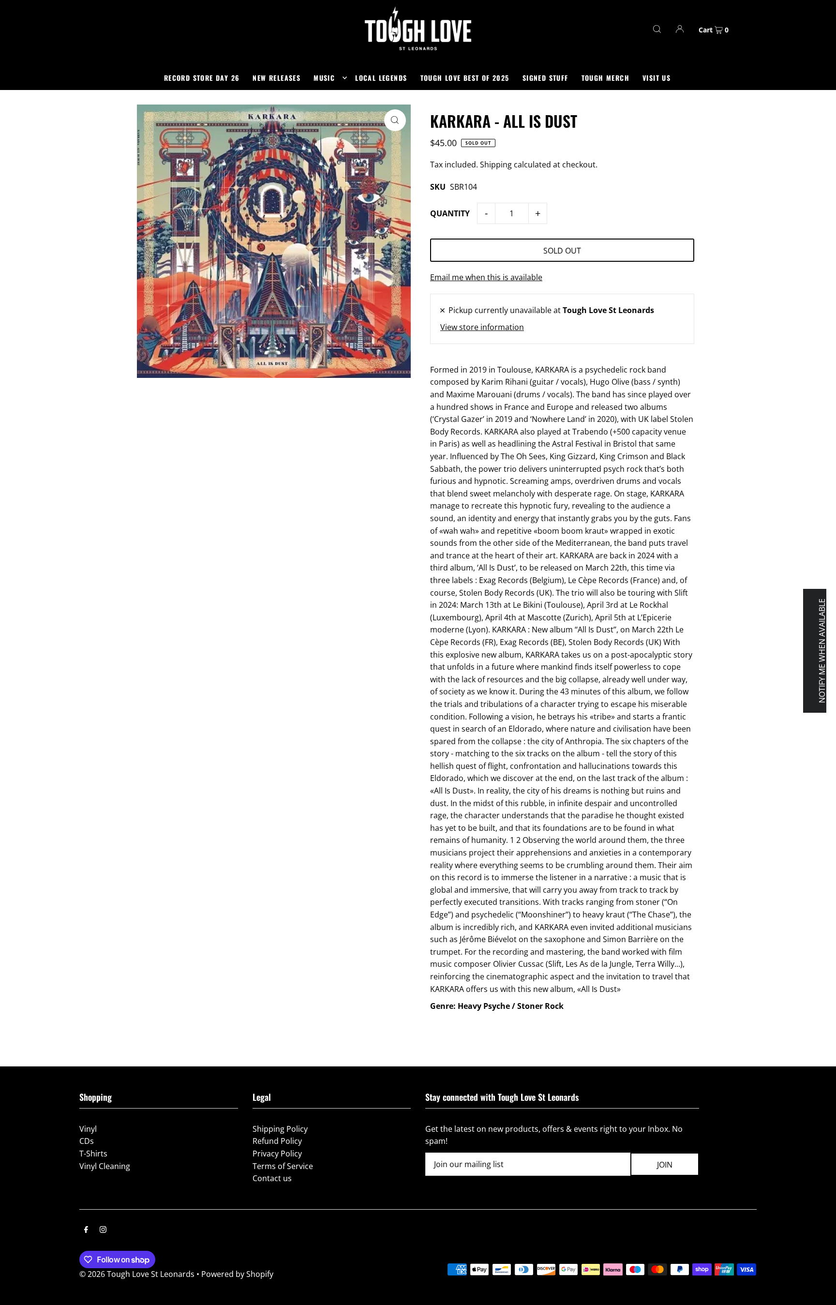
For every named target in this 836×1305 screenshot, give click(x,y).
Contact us (272, 1178)
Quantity (450, 213)
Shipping (496, 164)
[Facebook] (86, 1230)
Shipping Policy (280, 1129)
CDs (86, 1141)
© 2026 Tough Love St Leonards (136, 1274)
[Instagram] (103, 1230)
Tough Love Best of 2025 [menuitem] (464, 78)
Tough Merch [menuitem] (605, 78)
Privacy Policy (277, 1153)
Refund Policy (277, 1141)
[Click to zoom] (395, 120)
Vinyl (88, 1129)
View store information (482, 327)
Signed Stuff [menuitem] (545, 78)
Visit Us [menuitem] (656, 78)
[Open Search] (657, 28)
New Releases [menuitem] (276, 78)
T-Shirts (93, 1153)
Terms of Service (283, 1166)
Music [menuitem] (324, 78)
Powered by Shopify (237, 1274)
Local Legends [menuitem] (381, 78)
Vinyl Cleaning (104, 1166)
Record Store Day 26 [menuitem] (202, 78)
